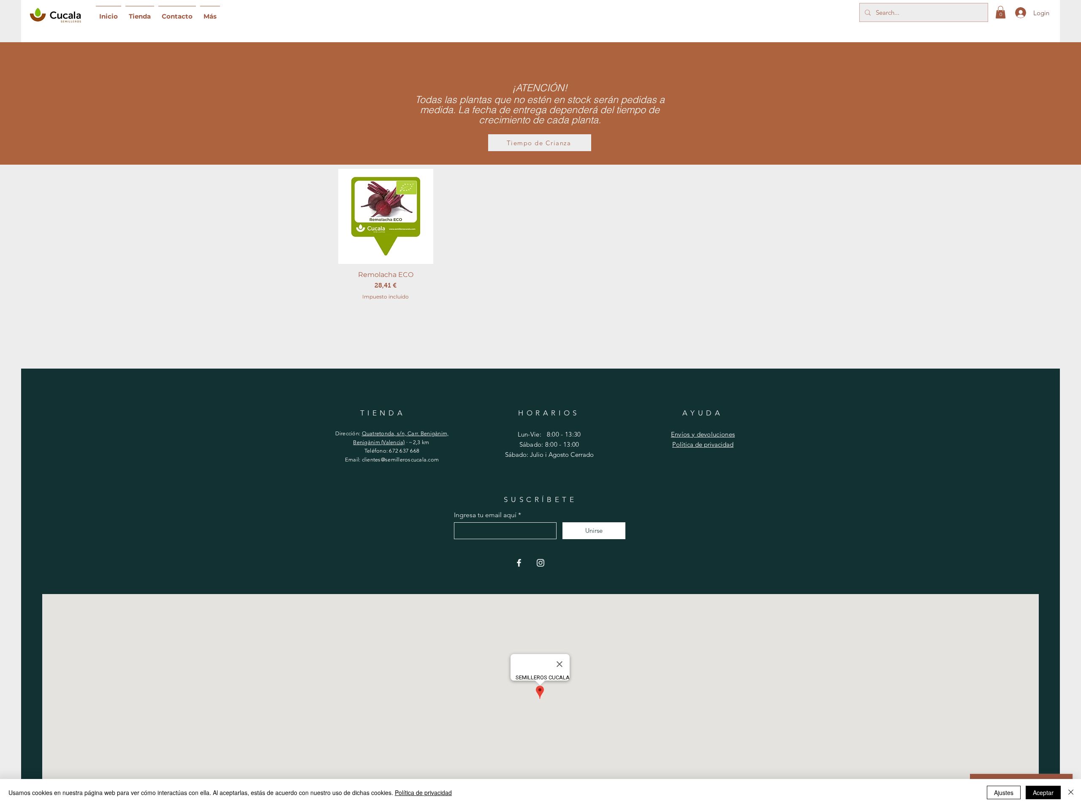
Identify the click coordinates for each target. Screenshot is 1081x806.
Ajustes (1003, 792)
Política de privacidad (702, 444)
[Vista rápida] (385, 216)
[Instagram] (540, 563)
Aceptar (1043, 792)
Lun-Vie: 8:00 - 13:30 (549, 434)
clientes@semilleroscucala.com (400, 459)
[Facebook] (519, 563)
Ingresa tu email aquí (485, 515)
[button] (1000, 12)
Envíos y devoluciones (703, 434)
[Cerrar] (1071, 792)
